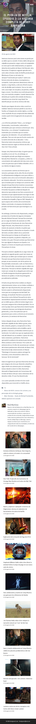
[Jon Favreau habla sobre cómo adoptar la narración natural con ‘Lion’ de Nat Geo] (18, 617)
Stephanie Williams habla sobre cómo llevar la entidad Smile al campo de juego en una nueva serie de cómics (17, 564)
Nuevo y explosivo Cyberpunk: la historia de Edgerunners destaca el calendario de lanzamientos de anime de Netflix (16, 509)
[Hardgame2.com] (6, 4)
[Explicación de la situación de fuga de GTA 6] (18, 533)
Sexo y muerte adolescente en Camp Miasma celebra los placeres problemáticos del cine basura (17, 650)
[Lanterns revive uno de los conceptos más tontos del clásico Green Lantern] (18, 703)
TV (5, 388)
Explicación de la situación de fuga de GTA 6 (17, 537)
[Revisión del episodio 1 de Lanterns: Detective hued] (18, 675)
